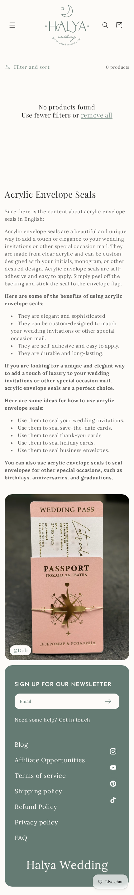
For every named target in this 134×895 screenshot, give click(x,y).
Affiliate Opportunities (50, 760)
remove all (96, 115)
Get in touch (74, 720)
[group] (67, 577)
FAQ (21, 838)
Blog (21, 744)
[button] (12, 25)
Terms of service (40, 775)
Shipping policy (38, 791)
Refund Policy (36, 806)
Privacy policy (36, 822)
